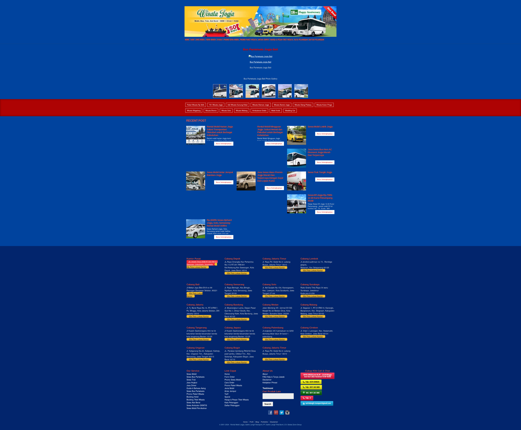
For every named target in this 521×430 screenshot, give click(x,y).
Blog (257, 422)
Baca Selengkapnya (223, 144)
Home (187, 39)
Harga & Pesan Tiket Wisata (281, 39)
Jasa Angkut (192, 382)
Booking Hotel (192, 396)
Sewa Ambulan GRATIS (197, 405)
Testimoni (268, 388)
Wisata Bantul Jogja (282, 104)
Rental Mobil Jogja (237, 424)
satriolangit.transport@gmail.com (318, 403)
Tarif (192, 39)
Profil (251, 422)
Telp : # (308, 398)
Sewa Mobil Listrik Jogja (320, 126)
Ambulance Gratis (259, 110)
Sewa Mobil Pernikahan (197, 408)
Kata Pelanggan (301, 39)
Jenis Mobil (200, 39)
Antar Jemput (263, 39)
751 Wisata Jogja (216, 104)
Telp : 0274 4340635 (312, 381)
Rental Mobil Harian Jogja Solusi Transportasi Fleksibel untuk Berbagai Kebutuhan (220, 131)
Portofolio (264, 422)
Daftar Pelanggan (316, 39)
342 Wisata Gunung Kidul (237, 104)
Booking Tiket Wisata (196, 399)
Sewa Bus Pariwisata (196, 376)
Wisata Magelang (194, 110)
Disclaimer (267, 379)
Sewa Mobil (191, 374)
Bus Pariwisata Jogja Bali (260, 62)
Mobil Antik (275, 110)
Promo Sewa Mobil (233, 379)
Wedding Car (290, 110)
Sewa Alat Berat (193, 402)
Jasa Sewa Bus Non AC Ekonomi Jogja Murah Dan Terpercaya (320, 152)
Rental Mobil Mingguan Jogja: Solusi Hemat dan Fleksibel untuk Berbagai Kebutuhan (270, 131)
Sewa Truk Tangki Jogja (320, 172)
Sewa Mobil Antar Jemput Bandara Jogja (220, 174)
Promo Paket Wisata (195, 394)
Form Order (211, 39)
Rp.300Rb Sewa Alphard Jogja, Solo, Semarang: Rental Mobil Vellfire (219, 223)
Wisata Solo (226, 110)
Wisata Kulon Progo (324, 104)
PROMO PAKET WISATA (248, 39)
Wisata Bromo (211, 110)
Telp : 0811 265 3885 (313, 387)
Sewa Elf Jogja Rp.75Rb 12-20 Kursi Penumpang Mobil (320, 198)
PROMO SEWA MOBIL (231, 39)
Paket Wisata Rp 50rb (195, 104)
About (265, 374)
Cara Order (229, 382)
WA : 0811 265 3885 (313, 392)
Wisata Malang (241, 110)
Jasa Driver (191, 385)
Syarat (220, 39)
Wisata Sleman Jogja (260, 104)
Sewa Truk (191, 379)
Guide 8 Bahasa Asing (196, 388)
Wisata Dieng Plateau (303, 104)
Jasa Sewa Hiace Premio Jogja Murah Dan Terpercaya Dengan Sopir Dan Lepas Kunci (270, 176)
